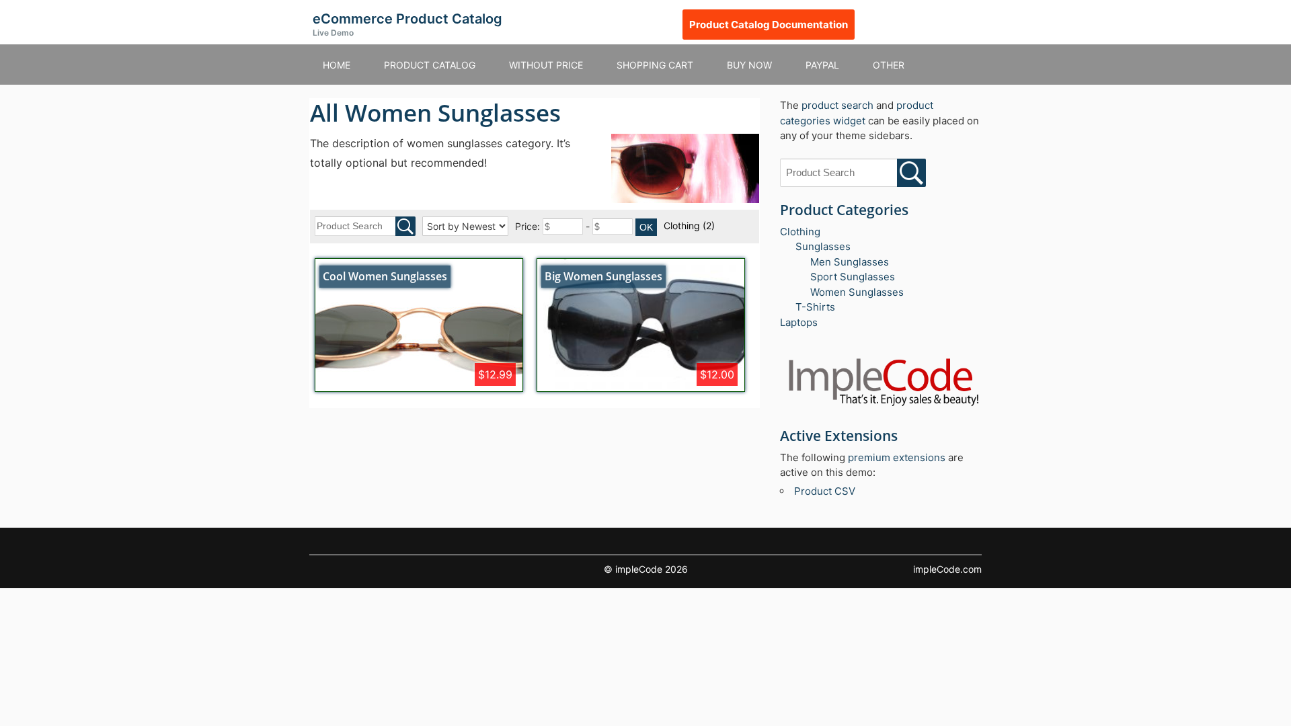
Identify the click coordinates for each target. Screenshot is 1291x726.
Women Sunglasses (857, 292)
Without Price (546, 65)
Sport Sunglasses (852, 276)
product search (837, 105)
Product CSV (824, 491)
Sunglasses (823, 246)
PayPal (822, 65)
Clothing (689, 225)
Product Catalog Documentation (768, 24)
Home (336, 65)
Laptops (799, 322)
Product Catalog (429, 65)
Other (888, 65)
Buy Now (749, 65)
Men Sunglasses (849, 261)
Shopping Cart (655, 65)
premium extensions (896, 457)
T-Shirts (815, 306)
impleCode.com (947, 569)
